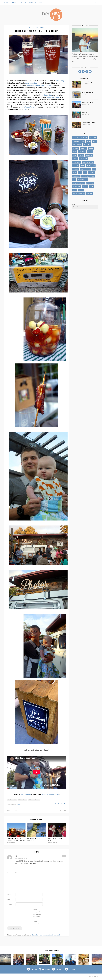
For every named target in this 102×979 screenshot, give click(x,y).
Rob (74, 179)
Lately (74, 172)
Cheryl (91, 148)
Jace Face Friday (85, 169)
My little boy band (87, 102)
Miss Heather (26, 794)
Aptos (89, 141)
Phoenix (91, 172)
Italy (88, 165)
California (86, 144)
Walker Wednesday (79, 193)
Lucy (85, 172)
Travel (92, 186)
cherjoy (19, 804)
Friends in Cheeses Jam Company (38, 85)
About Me (14, 2)
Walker (81, 190)
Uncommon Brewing (32, 83)
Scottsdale (76, 186)
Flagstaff (84, 112)
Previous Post (13, 810)
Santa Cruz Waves (27, 107)
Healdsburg (76, 162)
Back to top (92, 976)
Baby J (95, 141)
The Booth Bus (46, 95)
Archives (74, 204)
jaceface (75, 169)
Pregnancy (76, 176)
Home (6, 2)
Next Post (62, 810)
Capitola (36, 27)
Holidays (75, 165)
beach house (77, 144)
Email (9, 899)
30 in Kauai (92, 137)
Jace (93, 165)
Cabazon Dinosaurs (33, 838)
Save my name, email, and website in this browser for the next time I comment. (37, 917)
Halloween (83, 158)
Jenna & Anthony (53, 97)
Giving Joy (32, 2)
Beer (30, 27)
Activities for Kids (79, 141)
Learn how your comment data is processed (46, 935)
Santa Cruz (22, 800)
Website (9, 904)
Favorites (82, 151)
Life (80, 172)
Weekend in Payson (88, 82)
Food (40, 2)
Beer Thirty (60, 80)
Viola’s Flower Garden (88, 122)
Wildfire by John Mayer (50, 794)
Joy (94, 169)
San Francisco (82, 179)
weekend (90, 193)
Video (42, 27)
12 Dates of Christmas (80, 137)
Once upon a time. (87, 92)
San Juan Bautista (78, 183)
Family (75, 151)
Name (9, 894)
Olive (25, 109)
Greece (75, 158)
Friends (81, 155)
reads (92, 176)
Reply (64, 856)
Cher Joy (23, 2)
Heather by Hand (88, 162)
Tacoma (84, 186)
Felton (90, 151)
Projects (85, 176)
